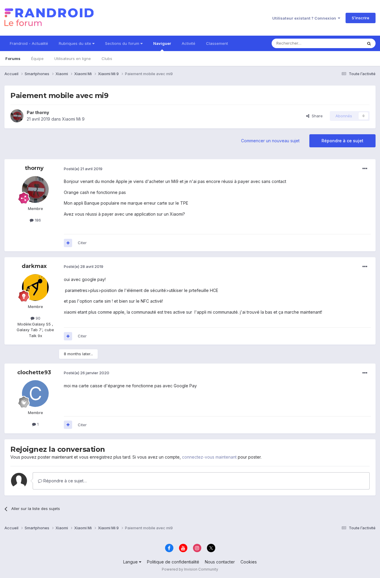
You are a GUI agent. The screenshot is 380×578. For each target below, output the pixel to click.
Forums (12, 58)
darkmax (34, 266)
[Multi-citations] (68, 243)
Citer (82, 242)
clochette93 (34, 372)
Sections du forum (122, 43)
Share (316, 115)
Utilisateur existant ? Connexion (305, 18)
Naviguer (162, 43)
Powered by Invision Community (190, 569)
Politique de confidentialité (173, 561)
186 (37, 220)
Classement (217, 43)
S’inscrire (360, 17)
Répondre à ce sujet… (64, 480)
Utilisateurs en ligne (72, 58)
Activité (188, 43)
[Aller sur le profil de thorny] (16, 115)
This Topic (345, 43)
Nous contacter (220, 561)
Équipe (37, 58)
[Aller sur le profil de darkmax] (35, 287)
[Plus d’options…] (365, 168)
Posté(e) (83, 168)
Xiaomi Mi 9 (73, 118)
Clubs (107, 58)
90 (37, 318)
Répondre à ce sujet (342, 140)
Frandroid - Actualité (29, 43)
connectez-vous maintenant (209, 456)
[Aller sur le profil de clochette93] (35, 393)
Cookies (248, 561)
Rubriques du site (75, 43)
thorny (42, 112)
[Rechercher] (369, 43)
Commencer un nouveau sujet (270, 140)
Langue (131, 561)
